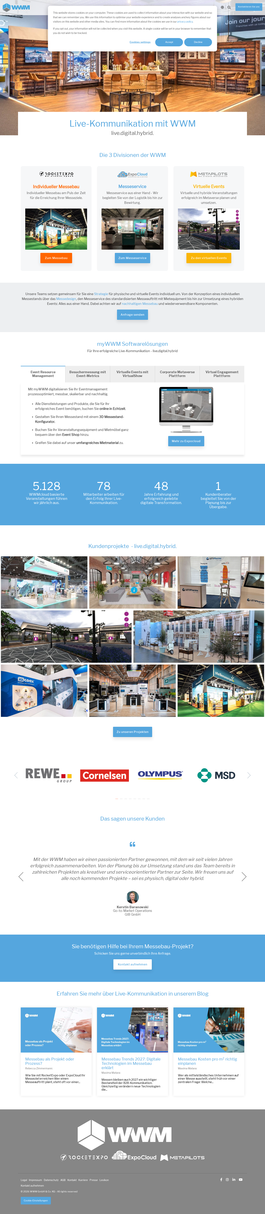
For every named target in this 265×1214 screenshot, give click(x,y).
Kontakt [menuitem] (72, 1180)
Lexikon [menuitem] (104, 1180)
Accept (169, 42)
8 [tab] (149, 800)
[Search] (229, 7)
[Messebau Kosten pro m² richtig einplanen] (208, 1030)
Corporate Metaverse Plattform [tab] (177, 374)
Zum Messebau (56, 258)
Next (247, 775)
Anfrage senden (132, 314)
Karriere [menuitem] (83, 1180)
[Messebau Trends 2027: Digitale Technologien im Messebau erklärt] (132, 1030)
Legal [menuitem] (24, 1180)
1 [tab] (117, 800)
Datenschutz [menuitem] (51, 1180)
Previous (17, 775)
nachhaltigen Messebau (139, 304)
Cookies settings (140, 42)
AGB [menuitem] (63, 1180)
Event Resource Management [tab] (43, 374)
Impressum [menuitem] (35, 1180)
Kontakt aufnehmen (132, 964)
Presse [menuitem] (94, 1180)
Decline (198, 42)
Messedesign (66, 299)
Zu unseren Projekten (133, 731)
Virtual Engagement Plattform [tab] (222, 374)
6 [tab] (140, 800)
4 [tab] (130, 800)
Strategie (101, 294)
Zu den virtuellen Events (209, 258)
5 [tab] (135, 800)
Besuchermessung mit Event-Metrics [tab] (87, 374)
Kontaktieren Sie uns (249, 7)
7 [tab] (144, 800)
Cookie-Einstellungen (36, 1200)
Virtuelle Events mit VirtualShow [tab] (132, 374)
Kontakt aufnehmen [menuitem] (32, 1185)
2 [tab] (121, 800)
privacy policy (185, 21)
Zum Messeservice (132, 258)
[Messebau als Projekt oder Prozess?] (56, 1030)
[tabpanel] (49, 775)
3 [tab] (126, 800)
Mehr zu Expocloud (186, 441)
